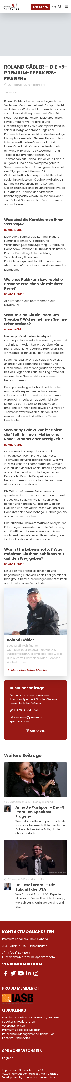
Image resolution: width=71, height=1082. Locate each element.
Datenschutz (27, 1070)
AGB (40, 1070)
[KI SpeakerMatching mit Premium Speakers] (54, 6)
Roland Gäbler (14, 230)
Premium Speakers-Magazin (21, 1030)
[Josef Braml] (7, 886)
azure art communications (39, 1077)
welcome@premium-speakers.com (26, 719)
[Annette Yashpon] (7, 808)
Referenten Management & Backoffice (28, 1034)
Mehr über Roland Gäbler (29, 670)
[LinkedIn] (28, 973)
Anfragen (40, 7)
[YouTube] (20, 973)
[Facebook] (5, 973)
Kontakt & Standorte (16, 1038)
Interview (11, 92)
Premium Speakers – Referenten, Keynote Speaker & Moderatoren (30, 1019)
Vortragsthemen (13, 1026)
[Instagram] (35, 973)
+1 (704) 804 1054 (26, 710)
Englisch (7, 1058)
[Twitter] (13, 973)
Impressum (9, 1070)
